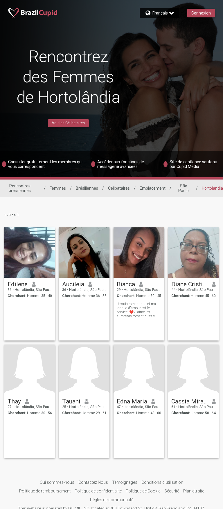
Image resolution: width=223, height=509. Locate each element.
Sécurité (171, 491)
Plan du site (193, 491)
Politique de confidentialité (98, 491)
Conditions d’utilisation (162, 482)
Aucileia (73, 284)
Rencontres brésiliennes (20, 188)
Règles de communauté (111, 499)
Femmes (58, 188)
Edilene (18, 284)
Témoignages (124, 482)
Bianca (126, 284)
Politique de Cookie (143, 491)
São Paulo (183, 188)
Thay (14, 401)
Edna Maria (132, 401)
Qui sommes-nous (57, 482)
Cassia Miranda (189, 401)
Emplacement (153, 188)
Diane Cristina (189, 284)
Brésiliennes (87, 188)
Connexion (201, 13)
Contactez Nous (93, 482)
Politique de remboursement (45, 491)
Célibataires (119, 188)
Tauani (71, 401)
